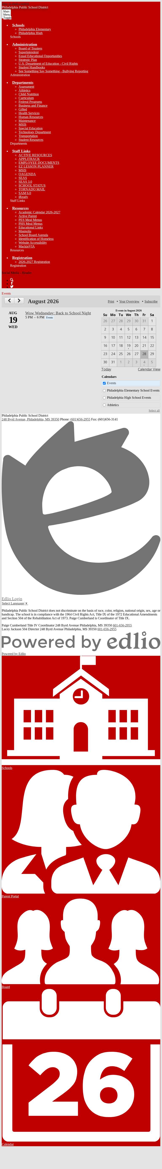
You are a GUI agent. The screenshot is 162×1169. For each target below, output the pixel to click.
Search (12, 279)
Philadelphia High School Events (129, 397)
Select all (154, 410)
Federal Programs (30, 102)
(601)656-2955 (80, 419)
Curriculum (26, 98)
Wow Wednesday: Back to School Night (58, 313)
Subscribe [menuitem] (151, 301)
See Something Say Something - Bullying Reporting (53, 71)
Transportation (28, 136)
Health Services (29, 113)
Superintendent (29, 52)
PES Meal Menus (30, 220)
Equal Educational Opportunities (40, 56)
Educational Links (31, 227)
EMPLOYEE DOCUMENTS (39, 162)
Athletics (24, 90)
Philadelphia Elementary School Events (133, 390)
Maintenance (27, 121)
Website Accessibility (33, 242)
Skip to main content (15, 3)
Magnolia (25, 231)
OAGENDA (27, 174)
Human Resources (31, 117)
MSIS (22, 124)
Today (106, 369)
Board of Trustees (30, 48)
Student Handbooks (32, 67)
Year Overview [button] (129, 301)
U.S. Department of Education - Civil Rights (48, 63)
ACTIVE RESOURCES (35, 155)
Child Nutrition (29, 94)
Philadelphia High (31, 33)
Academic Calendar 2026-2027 (39, 212)
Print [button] (111, 301)
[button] (18, 25)
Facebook (12, 283)
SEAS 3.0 (25, 181)
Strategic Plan (28, 60)
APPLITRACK (29, 159)
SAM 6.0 (25, 193)
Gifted (23, 109)
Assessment (26, 86)
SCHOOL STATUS (32, 185)
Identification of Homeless (36, 239)
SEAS (23, 178)
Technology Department (35, 132)
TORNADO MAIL (32, 189)
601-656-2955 (122, 625)
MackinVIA (27, 246)
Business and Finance (33, 105)
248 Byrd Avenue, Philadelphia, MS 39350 (30, 419)
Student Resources (31, 139)
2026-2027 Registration (34, 262)
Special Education (31, 128)
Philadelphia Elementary (35, 29)
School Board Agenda (33, 235)
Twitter (12, 286)
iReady (23, 197)
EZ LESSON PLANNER (36, 166)
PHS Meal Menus (30, 223)
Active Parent (28, 216)
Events (111, 383)
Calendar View (149, 369)
